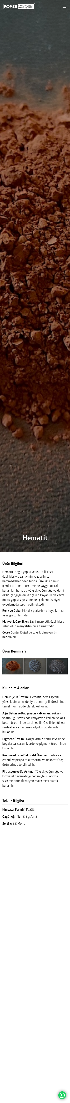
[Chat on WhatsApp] (62, 1095)
